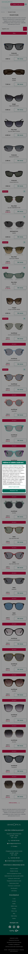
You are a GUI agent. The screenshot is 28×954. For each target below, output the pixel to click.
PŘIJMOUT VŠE (14, 491)
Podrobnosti (14, 950)
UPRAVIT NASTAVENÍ (13, 487)
